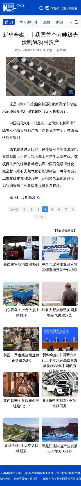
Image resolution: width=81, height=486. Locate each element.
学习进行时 (28, 22)
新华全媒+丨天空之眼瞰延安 (21, 448)
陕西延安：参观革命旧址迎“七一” (21, 403)
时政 (59, 22)
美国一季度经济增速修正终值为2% (21, 357)
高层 (46, 22)
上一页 (14, 209)
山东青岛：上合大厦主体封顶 (21, 312)
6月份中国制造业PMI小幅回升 (59, 403)
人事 (72, 22)
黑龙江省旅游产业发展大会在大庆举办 (60, 448)
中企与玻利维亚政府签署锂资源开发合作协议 (60, 266)
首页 (9, 22)
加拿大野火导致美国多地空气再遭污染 (60, 312)
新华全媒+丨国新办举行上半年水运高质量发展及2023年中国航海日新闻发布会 (60, 363)
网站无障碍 (70, 8)
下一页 (40, 216)
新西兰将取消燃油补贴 (21, 264)
